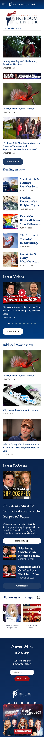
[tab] (9, 323)
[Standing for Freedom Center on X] (8, 703)
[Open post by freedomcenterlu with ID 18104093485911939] (32, 613)
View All (11, 331)
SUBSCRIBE (22, 678)
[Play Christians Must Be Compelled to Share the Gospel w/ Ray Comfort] (22, 485)
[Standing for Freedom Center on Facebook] (15, 703)
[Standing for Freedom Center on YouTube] (22, 703)
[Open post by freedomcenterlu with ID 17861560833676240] (12, 613)
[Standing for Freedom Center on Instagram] (28, 703)
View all (11, 161)
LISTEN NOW (20, 541)
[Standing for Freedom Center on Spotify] (35, 703)
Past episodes (22, 586)
